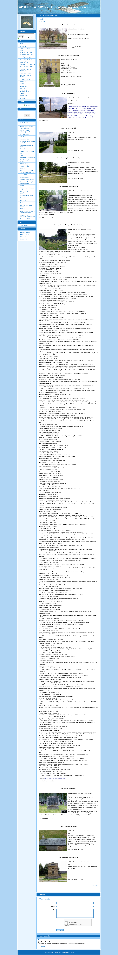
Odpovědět (42, 946)
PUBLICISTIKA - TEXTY (26, 79)
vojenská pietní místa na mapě (26, 146)
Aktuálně (23, 46)
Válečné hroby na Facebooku (27, 209)
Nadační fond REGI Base (26, 219)
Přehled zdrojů (23, 225)
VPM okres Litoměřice (48, 15)
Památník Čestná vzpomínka (27, 157)
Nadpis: (53, 906)
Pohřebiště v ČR (24, 166)
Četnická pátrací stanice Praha (26, 154)
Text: (53, 909)
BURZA (22, 84)
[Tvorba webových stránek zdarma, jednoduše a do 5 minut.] (54, 952)
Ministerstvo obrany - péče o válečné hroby (27, 142)
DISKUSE (22, 98)
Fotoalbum (23, 96)
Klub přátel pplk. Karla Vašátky (26, 205)
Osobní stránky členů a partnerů (26, 160)
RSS (56, 952)
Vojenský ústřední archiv (26, 195)
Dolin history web (24, 139)
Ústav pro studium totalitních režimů (27, 192)
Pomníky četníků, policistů (27, 179)
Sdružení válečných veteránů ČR (27, 123)
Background (23, 200)
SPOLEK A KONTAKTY (26, 55)
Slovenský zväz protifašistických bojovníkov (27, 215)
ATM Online (23, 136)
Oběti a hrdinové (24, 177)
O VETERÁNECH (24, 62)
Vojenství (22, 198)
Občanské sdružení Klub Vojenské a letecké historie (27, 171)
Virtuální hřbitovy (24, 163)
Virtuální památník (26, 59)
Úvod (21, 44)
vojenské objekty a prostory (26, 70)
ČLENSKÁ (22, 93)
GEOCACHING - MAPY (26, 67)
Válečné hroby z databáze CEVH (27, 188)
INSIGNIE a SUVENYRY (26, 73)
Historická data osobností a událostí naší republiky (27, 212)
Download (23, 81)
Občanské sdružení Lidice (27, 151)
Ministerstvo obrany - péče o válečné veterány (27, 182)
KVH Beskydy (23, 174)
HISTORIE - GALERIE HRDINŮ (26, 76)
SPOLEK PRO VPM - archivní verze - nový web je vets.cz (54, 7)
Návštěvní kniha (25, 91)
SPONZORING (24, 86)
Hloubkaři (22, 149)
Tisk (59, 952)
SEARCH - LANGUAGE (26, 52)
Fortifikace (22, 168)
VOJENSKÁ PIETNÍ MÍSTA (27, 64)
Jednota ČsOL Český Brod (26, 49)
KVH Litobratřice (24, 134)
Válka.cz (22, 185)
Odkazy (22, 88)
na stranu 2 (95, 885)
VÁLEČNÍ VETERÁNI (25, 57)
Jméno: (53, 903)
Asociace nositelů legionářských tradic (25, 131)
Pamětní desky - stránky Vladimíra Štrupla (26, 127)
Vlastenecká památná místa (27, 202)
